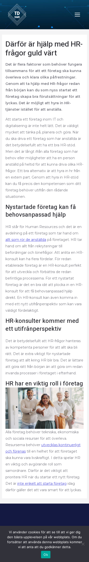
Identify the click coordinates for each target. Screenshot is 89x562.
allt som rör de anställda (25, 239)
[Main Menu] (77, 15)
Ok (46, 555)
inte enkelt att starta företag (42, 483)
